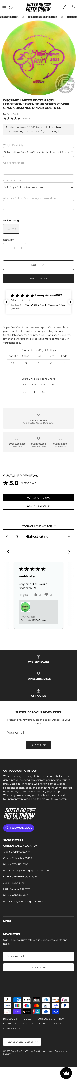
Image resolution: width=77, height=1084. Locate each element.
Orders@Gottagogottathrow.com (31, 870)
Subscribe (38, 745)
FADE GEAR (27, 1019)
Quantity (8, 239)
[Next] (67, 552)
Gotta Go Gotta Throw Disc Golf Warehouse (32, 1051)
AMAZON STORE (11, 1028)
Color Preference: (13, 162)
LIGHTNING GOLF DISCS (15, 1023)
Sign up (45, 131)
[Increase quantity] (22, 247)
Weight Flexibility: (13, 145)
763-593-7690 (20, 864)
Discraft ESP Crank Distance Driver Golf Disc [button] (35, 620)
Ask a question (38, 506)
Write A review (38, 498)
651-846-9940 (20, 895)
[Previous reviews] (6, 302)
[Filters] (17, 536)
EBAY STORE (58, 1023)
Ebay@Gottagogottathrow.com (30, 901)
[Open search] (7, 536)
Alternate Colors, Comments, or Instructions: (30, 198)
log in (57, 131)
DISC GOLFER (10, 1019)
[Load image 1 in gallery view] (38, 58)
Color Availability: (13, 180)
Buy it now (38, 278)
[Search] (13, 7)
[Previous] (9, 552)
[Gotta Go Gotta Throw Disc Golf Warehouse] (38, 7)
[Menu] (4, 7)
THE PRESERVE (39, 1023)
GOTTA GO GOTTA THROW (51, 1019)
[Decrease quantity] (6, 247)
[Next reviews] (70, 302)
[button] (38, 302)
